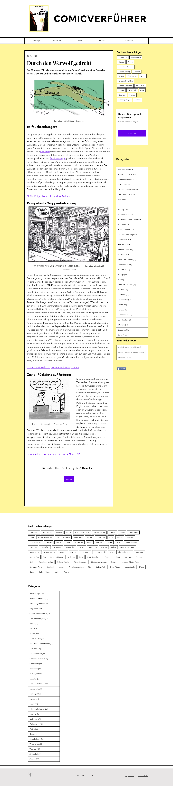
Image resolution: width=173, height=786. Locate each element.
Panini (89, 542)
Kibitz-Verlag (115, 567)
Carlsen (137, 71)
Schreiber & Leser (126, 67)
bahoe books (130, 567)
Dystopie (33, 547)
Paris (81, 557)
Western (62, 552)
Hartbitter (71, 557)
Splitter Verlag (124, 71)
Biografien (45, 547)
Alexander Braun (124, 552)
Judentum (92, 547)
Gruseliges (78, 542)
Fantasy (137, 100)
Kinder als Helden (126, 81)
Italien (57, 572)
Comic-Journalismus (123, 557)
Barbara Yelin (101, 567)
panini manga (49, 552)
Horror (58, 542)
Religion (114, 562)
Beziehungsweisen (76, 567)
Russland (50, 567)
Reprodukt (123, 57)
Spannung (57, 547)
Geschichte (132, 76)
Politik (113, 547)
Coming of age (124, 100)
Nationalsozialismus (99, 562)
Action (121, 76)
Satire (130, 62)
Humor (121, 62)
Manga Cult (34, 557)
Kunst (32, 572)
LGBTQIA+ (85, 552)
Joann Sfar (70, 547)
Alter (112, 552)
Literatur (61, 567)
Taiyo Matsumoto (80, 562)
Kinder (109, 542)
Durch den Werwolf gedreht (59, 62)
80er (89, 567)
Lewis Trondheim (94, 557)
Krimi (143, 76)
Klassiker (122, 95)
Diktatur (108, 557)
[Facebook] (30, 774)
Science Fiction (131, 542)
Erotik (68, 542)
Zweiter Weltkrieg (127, 547)
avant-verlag (136, 57)
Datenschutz (143, 776)
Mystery (104, 547)
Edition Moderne (125, 85)
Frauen (81, 547)
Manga (132, 95)
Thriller (121, 90)
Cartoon (139, 557)
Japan (118, 542)
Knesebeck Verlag (46, 562)
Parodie (73, 552)
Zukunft (99, 542)
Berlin (32, 562)
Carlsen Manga (44, 572)
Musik (141, 567)
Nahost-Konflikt (63, 562)
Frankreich (140, 85)
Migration (139, 552)
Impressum (130, 776)
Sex (44, 557)
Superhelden (35, 552)
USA (142, 90)
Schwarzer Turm (36, 567)
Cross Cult (132, 90)
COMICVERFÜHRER (100, 18)
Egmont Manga (56, 557)
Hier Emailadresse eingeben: (129, 122)
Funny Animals (99, 552)
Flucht (66, 572)
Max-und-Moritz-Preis (130, 562)
